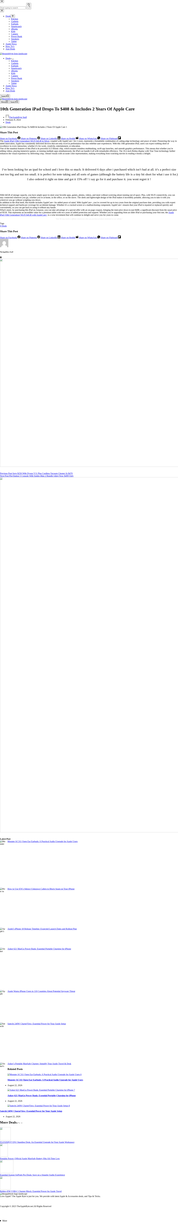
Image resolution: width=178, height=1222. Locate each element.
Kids (13, 73)
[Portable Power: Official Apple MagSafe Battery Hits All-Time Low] (4, 1156)
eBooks (14, 71)
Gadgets (14, 63)
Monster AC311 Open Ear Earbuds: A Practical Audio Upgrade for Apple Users (43, 841)
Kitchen (14, 61)
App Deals (10, 91)
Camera (14, 76)
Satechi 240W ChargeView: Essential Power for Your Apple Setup (37, 1024)
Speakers (15, 81)
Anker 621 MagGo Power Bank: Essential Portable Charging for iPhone (39, 949)
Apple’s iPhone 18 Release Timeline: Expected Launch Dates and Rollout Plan (42, 929)
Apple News (11, 86)
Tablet (14, 83)
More (4, 1221)
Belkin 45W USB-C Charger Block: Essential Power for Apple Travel (31, 1191)
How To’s (10, 88)
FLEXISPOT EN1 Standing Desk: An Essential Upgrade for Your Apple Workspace (37, 1142)
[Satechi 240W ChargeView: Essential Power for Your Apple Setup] (39, 1106)
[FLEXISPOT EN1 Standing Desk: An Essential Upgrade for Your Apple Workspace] (5, 1139)
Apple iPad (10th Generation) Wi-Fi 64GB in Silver (26, 141)
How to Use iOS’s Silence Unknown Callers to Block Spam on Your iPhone (41, 889)
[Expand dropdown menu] (13, 59)
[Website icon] (1, 257)
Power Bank (16, 78)
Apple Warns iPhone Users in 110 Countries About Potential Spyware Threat (41, 991)
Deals (8, 58)
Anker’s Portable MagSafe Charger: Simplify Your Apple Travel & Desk (39, 1063)
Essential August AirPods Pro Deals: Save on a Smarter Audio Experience (32, 1175)
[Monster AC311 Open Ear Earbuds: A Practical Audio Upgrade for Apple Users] (44, 1074)
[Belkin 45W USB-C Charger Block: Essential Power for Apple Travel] (5, 1189)
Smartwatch (16, 68)
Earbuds (14, 66)
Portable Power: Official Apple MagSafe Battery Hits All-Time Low (30, 1158)
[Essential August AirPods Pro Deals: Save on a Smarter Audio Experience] (6, 1172)
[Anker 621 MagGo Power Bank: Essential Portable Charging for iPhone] (41, 1090)
